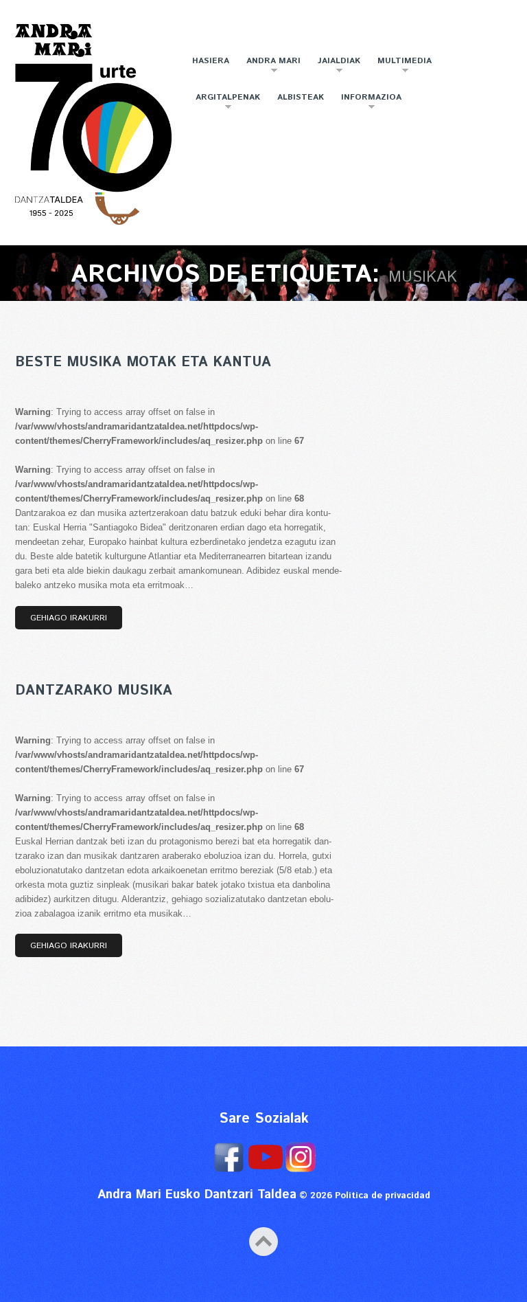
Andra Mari (270, 66)
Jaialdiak (335, 66)
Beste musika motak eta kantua (143, 362)
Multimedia (401, 66)
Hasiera (210, 61)
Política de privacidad (382, 1195)
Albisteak (300, 97)
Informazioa (367, 102)
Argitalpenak (224, 102)
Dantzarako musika (93, 691)
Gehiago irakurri (68, 618)
